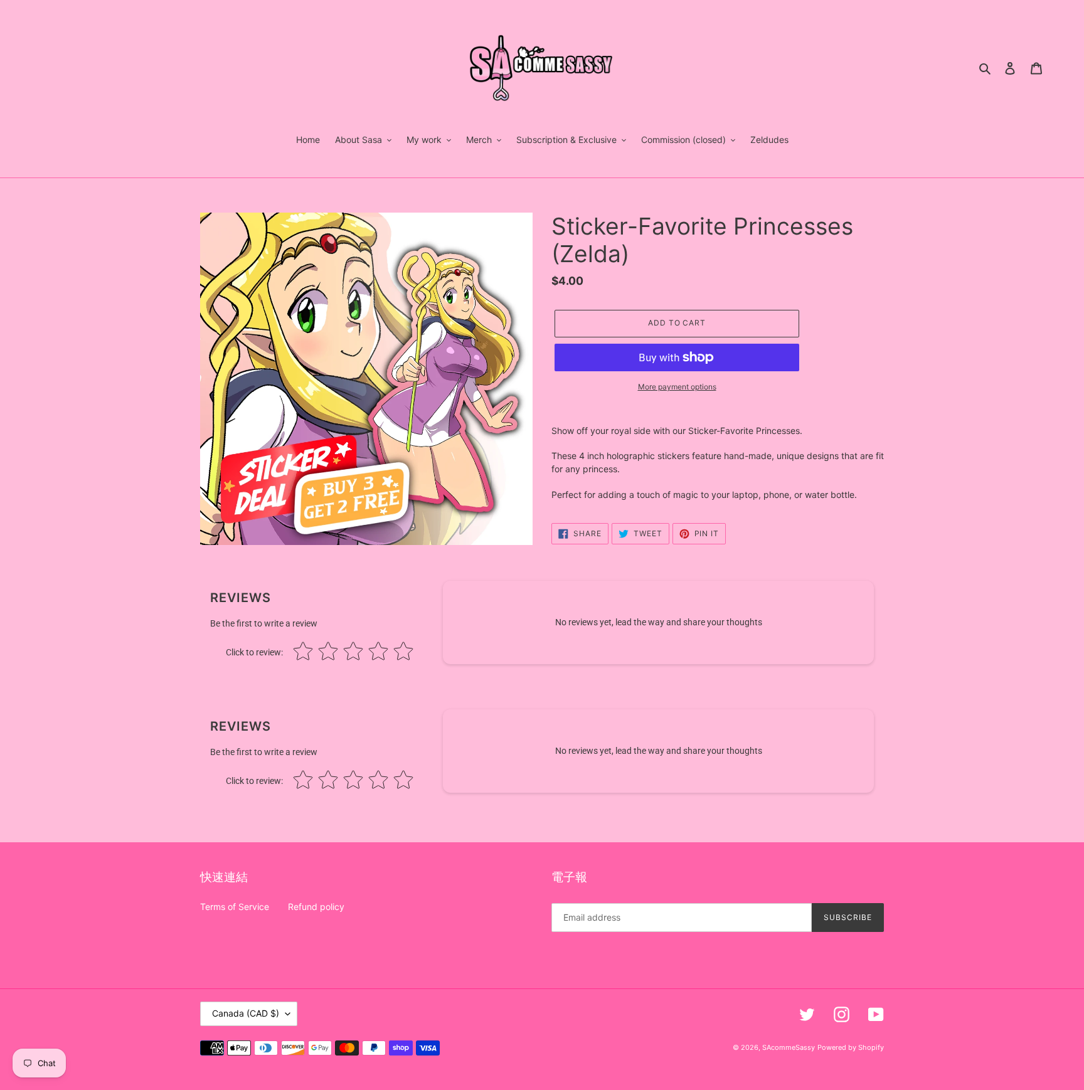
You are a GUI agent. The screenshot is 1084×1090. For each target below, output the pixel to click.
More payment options (677, 386)
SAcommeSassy (788, 1047)
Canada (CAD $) (245, 1013)
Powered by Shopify (850, 1047)
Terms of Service (234, 906)
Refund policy (316, 906)
